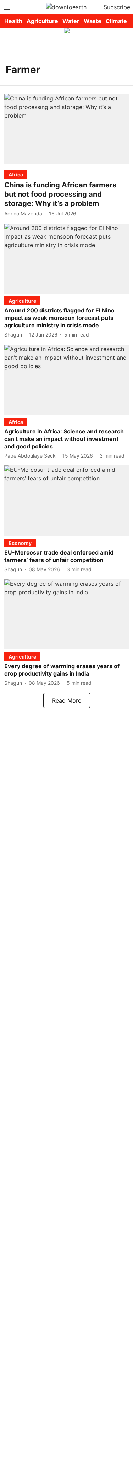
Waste (92, 20)
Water (70, 20)
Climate (116, 20)
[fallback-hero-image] (66, 129)
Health (13, 20)
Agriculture (42, 20)
